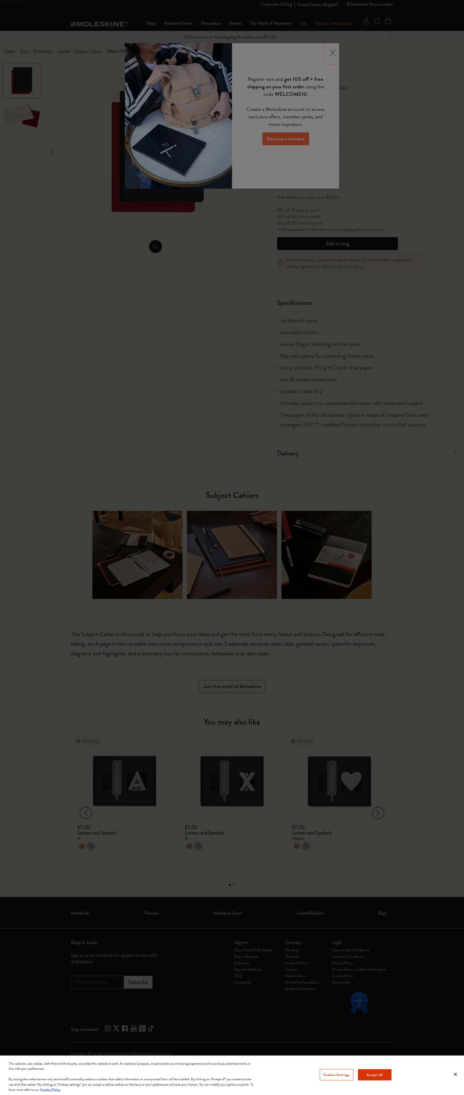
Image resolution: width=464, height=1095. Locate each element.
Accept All (375, 1074)
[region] (232, 1075)
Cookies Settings (336, 1074)
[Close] (455, 1074)
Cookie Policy (50, 1089)
